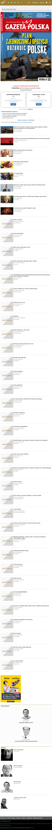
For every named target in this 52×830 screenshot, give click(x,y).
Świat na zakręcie (18, 219)
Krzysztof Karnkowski (20, 317)
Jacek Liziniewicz (19, 209)
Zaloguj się (42, 2)
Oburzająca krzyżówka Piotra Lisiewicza (23, 619)
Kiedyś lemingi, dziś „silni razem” (22, 330)
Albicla (43, 823)
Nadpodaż (16, 316)
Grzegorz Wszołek (20, 331)
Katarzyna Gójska (19, 648)
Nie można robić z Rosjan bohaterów (22, 647)
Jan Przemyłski (19, 607)
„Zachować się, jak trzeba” (20, 797)
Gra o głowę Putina (18, 173)
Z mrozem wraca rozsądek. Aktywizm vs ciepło (25, 208)
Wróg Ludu (18, 222)
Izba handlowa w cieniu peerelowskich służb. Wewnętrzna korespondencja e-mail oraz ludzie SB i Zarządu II (32, 275)
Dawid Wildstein (19, 163)
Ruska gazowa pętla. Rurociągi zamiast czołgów (25, 261)
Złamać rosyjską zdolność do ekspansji (23, 150)
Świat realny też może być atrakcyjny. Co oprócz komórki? (27, 495)
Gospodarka (18, 188)
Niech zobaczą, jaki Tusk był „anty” (22, 247)
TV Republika (38, 823)
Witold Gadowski (19, 345)
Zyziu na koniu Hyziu (18, 233)
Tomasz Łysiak (19, 198)
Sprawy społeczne (19, 498)
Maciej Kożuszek (19, 469)
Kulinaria (18, 636)
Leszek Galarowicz (20, 497)
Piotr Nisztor (18, 277)
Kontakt (8, 818)
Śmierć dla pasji (17, 578)
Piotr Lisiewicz (19, 130)
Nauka (17, 609)
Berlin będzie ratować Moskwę (21, 161)
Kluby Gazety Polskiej (20, 512)
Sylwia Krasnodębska (20, 524)
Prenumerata (35, 2)
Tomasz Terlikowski (20, 428)
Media (17, 250)
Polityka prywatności (37, 818)
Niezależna (2, 823)
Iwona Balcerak (19, 635)
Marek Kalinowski (19, 566)
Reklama (24, 818)
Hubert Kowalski (19, 151)
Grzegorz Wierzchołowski (21, 140)
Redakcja (13, 818)
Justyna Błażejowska (20, 262)
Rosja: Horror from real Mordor (21, 454)
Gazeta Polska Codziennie (28, 823)
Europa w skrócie (18, 481)
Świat (17, 176)
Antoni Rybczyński (20, 442)
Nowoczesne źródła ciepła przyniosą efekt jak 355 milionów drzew (29, 185)
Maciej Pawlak (19, 186)
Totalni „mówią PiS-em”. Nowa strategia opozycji (25, 288)
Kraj (17, 141)
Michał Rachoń (19, 662)
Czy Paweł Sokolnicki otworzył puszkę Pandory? (26, 741)
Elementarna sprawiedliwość (20, 426)
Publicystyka (18, 153)
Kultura (17, 526)
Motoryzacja (18, 595)
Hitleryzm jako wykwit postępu (21, 550)
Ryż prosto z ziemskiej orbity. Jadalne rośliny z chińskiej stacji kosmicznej (31, 606)
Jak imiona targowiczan (19, 412)
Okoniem (18, 650)
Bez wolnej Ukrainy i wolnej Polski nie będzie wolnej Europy (28, 399)
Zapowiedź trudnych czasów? (26, 722)
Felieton (17, 236)
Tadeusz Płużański (20, 414)
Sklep (2, 825)
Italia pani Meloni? (18, 385)
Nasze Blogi (19, 823)
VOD (14, 823)
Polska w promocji (18, 765)
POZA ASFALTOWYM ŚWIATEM (20, 592)
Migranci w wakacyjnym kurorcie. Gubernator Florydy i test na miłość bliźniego (32, 468)
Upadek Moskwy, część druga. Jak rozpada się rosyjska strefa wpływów (31, 440)
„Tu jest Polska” (17, 509)
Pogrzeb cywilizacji (18, 371)
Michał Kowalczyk (19, 249)
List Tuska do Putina (18, 661)
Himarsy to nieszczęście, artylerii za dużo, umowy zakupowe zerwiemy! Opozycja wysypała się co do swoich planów (30, 127)
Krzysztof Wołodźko (20, 290)
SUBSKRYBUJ (15, 88)
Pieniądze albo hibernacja (20, 357)
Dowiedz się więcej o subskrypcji (26, 120)
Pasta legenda (17, 633)
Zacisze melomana (18, 564)
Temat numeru (19, 131)
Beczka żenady (17, 781)
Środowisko (18, 211)
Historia (17, 199)
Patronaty (18, 818)
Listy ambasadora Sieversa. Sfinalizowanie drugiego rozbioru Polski (30, 196)
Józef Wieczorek (19, 359)
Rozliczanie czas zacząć (19, 302)
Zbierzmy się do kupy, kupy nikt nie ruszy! (23, 343)
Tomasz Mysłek (19, 483)
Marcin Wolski (19, 373)
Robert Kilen (18, 593)
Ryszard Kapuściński (20, 511)
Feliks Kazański (19, 455)
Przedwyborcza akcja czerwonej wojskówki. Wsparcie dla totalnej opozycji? (32, 138)
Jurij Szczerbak (19, 400)
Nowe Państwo (9, 823)
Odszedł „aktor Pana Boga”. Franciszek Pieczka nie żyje (27, 523)
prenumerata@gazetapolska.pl (26, 122)
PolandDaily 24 (7, 825)
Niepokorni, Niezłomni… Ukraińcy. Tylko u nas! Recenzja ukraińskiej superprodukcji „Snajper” (30, 537)
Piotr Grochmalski (19, 175)
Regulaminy (29, 818)
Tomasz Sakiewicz (19, 221)
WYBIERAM (13, 104)
